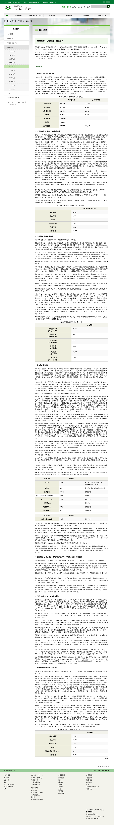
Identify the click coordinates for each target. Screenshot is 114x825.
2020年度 (12, 66)
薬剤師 (60, 784)
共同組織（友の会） (37, 792)
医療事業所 (36, 782)
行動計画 (89, 789)
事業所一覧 (34, 780)
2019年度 (12, 70)
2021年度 (12, 63)
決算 (8, 93)
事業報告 (21, 21)
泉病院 (43, 2)
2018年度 (12, 74)
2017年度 (12, 78)
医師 (59, 780)
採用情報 (61, 778)
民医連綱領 (9, 786)
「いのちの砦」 (10, 784)
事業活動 (34, 790)
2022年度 (12, 59)
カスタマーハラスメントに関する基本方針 (16, 103)
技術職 (60, 786)
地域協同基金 (35, 795)
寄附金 (33, 797)
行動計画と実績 (12, 43)
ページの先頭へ (103, 766)
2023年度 (12, 55)
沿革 (5, 789)
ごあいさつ (7, 780)
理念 (5, 782)
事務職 (60, 791)
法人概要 (6, 778)
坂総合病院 (28, 2)
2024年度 (12, 51)
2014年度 (12, 89)
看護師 (60, 782)
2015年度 (12, 85)
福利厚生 (61, 793)
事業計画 (10, 38)
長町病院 (36, 2)
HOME (6, 21)
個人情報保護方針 (9, 770)
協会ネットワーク (37, 778)
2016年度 (12, 81)
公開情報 (13, 21)
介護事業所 (36, 784)
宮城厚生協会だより (13, 98)
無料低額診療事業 (37, 799)
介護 (59, 789)
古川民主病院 (52, 2)
